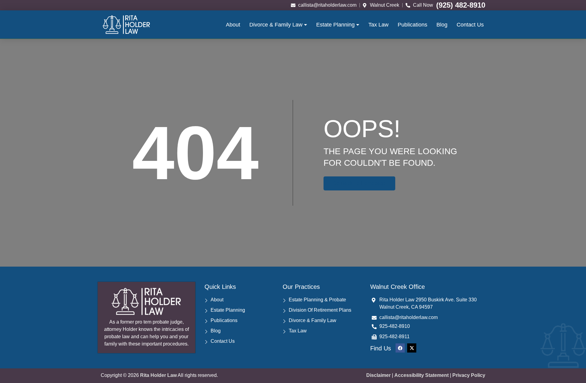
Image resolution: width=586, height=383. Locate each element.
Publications (412, 25)
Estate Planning (335, 25)
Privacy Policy (468, 375)
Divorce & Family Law (275, 25)
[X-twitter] (411, 348)
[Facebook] (400, 348)
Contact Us (470, 25)
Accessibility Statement (421, 375)
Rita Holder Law (158, 375)
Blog (441, 25)
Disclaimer (378, 375)
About (233, 25)
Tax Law (378, 25)
